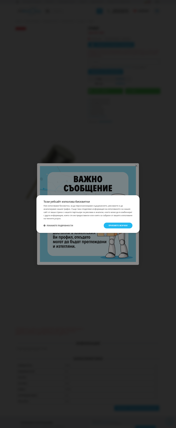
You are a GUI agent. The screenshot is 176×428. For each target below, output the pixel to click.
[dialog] (88, 214)
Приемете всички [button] (118, 225)
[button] (58, 225)
